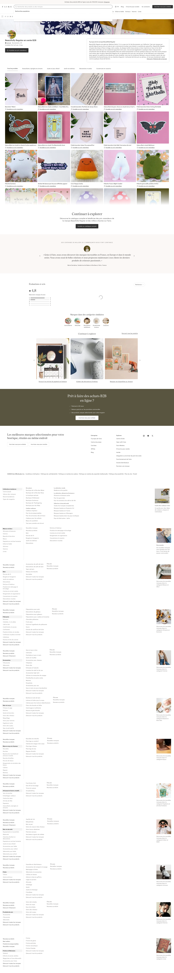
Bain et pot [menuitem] (29, 824)
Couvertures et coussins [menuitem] (57, 538)
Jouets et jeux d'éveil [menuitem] (9, 844)
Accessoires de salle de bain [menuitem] (34, 564)
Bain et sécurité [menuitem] (7, 829)
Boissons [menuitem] (5, 619)
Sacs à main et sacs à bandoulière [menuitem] (36, 688)
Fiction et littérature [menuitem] (9, 950)
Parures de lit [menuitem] (30, 535)
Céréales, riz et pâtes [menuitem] (9, 622)
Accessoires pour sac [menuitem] (32, 685)
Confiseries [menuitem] (6, 629)
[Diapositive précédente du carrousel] (40, 256)
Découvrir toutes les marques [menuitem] (12, 601)
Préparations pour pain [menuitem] (33, 609)
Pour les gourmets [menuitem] (59, 498)
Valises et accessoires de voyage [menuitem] (36, 675)
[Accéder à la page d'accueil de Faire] (7, 6)
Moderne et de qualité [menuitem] (60, 490)
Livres (139, 11)
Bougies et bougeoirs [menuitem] (32, 538)
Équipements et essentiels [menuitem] (11, 832)
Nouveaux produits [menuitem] (31, 530)
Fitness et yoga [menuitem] (7, 708)
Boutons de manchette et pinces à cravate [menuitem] (10, 754)
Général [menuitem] (5, 953)
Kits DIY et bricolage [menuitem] (32, 785)
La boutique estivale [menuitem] (32, 495)
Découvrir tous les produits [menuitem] (11, 604)
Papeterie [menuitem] (6, 803)
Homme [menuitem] (5, 549)
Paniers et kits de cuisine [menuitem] (10, 639)
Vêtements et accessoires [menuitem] (34, 872)
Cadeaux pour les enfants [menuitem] (34, 518)
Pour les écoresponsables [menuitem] (34, 513)
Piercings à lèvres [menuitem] (31, 746)
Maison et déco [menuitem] (7, 528)
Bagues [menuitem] (5, 770)
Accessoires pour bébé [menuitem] (10, 846)
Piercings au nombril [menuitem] (32, 741)
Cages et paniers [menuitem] (31, 879)
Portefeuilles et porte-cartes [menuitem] (34, 678)
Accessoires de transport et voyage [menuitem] (36, 867)
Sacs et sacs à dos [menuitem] (31, 650)
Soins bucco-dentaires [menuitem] (33, 829)
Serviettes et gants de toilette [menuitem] (35, 834)
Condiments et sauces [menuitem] (9, 627)
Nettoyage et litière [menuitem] (32, 869)
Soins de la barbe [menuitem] (31, 902)
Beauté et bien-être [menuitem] (9, 536)
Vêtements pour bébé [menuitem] (9, 851)
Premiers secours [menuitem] (31, 832)
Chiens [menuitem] (5, 874)
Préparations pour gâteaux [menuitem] (34, 614)
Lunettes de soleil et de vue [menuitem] (34, 670)
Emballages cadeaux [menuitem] (9, 795)
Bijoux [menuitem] (5, 539)
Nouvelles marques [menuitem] (32, 528)
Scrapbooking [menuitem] (30, 790)
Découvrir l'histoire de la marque (157, 59)
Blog (122, 6)
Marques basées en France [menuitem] (62, 510)
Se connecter (146, 6)
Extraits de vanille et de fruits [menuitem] (35, 629)
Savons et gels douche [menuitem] (33, 710)
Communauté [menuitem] (7, 491)
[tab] (12, 68)
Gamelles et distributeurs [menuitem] (34, 864)
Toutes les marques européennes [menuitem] (64, 505)
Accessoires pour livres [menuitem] (10, 961)
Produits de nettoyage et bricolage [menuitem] (60, 530)
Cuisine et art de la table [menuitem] (57, 533)
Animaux (127, 11)
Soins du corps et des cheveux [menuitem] (35, 827)
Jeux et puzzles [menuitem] (7, 793)
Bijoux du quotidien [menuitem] (32, 520)
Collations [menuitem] (6, 637)
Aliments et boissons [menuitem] (9, 531)
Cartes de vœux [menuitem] (8, 798)
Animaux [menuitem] (5, 546)
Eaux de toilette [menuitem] (30, 907)
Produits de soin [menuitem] (8, 912)
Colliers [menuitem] (5, 767)
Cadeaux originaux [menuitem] (31, 510)
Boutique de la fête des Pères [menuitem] (35, 493)
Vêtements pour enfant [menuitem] (10, 854)
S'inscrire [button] (106, 2)
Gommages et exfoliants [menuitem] (33, 708)
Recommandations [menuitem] (8, 496)
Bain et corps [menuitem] (7, 705)
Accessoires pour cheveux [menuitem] (34, 660)
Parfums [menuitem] (5, 710)
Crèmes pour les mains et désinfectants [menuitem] (38, 703)
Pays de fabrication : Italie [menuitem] (62, 518)
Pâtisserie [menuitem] (6, 617)
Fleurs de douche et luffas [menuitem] (34, 705)
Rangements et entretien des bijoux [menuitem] (12, 764)
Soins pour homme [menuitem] (8, 720)
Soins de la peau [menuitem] (8, 725)
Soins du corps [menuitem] (30, 904)
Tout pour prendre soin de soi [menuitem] (35, 523)
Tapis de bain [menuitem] (30, 569)
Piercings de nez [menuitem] (31, 748)
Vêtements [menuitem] (6, 665)
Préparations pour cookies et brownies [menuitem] (37, 617)
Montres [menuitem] (28, 680)
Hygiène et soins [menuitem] (8, 723)
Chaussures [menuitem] (6, 662)
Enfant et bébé (119, 11)
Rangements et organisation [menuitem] (58, 535)
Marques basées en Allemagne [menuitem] (63, 513)
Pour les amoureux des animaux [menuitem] (35, 515)
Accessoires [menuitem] (7, 660)
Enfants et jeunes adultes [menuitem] (10, 956)
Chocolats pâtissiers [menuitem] (32, 619)
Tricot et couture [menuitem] (31, 788)
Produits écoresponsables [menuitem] (11, 944)
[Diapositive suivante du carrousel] (134, 256)
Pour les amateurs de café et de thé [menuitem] (65, 500)
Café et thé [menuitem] (6, 624)
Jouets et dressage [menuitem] (31, 889)
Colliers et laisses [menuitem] (31, 874)
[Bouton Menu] (2, 16)
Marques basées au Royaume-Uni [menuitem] (64, 508)
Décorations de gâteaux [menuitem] (33, 612)
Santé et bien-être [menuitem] (8, 713)
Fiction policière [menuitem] (31, 943)
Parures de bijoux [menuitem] (8, 760)
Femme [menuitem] (5, 533)
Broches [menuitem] (5, 751)
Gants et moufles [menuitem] (31, 657)
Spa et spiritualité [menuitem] (8, 728)
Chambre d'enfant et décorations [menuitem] (9, 837)
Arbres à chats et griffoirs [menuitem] (34, 877)
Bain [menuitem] (27, 533)
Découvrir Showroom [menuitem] (9, 656)
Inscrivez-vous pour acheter (162, 6)
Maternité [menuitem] (6, 834)
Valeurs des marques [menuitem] (9, 494)
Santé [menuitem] (27, 887)
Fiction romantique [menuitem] (32, 945)
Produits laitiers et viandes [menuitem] (11, 632)
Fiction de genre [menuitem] (31, 940)
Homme (134, 11)
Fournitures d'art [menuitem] (31, 783)
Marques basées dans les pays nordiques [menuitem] (66, 515)
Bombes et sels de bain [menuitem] (33, 698)
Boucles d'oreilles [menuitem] (8, 758)
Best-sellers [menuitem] (6, 941)
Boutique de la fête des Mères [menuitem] (35, 490)
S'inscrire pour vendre (132, 6)
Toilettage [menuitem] (29, 884)
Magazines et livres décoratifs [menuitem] (12, 958)
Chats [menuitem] (5, 872)
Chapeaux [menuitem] (29, 662)
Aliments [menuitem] (28, 882)
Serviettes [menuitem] (29, 574)
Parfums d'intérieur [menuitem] (55, 528)
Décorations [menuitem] (29, 543)
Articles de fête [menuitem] (7, 801)
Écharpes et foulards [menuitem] (32, 668)
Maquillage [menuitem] (6, 718)
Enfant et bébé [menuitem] (7, 544)
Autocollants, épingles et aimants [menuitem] (10, 806)
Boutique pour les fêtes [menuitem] (33, 505)
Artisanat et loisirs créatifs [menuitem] (11, 790)
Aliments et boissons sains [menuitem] (62, 495)
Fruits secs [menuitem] (29, 622)
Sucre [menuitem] (27, 627)
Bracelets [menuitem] (6, 748)
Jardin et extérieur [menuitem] (31, 540)
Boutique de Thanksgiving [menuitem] (34, 503)
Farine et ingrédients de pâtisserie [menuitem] (36, 624)
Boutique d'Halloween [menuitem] (32, 498)
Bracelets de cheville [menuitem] (32, 738)
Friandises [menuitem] (29, 892)
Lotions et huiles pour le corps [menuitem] (35, 700)
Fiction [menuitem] (28, 938)
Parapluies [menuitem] (29, 683)
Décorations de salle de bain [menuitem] (34, 566)
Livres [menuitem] (4, 551)
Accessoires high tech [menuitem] (32, 673)
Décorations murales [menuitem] (56, 540)
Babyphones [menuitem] (29, 821)
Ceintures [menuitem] (29, 652)
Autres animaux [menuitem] (7, 877)
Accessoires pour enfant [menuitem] (10, 849)
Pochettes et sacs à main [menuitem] (33, 655)
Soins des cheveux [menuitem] (8, 715)
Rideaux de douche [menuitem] (32, 571)
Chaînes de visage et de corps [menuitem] (35, 743)
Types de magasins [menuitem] (9, 499)
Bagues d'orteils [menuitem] (31, 751)
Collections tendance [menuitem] (9, 489)
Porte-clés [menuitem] (29, 665)
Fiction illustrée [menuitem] (30, 948)
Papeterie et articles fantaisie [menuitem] (12, 541)
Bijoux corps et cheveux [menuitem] (10, 746)
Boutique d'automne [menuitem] (32, 500)
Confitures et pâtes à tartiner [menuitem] (12, 634)
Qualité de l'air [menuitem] (30, 819)
